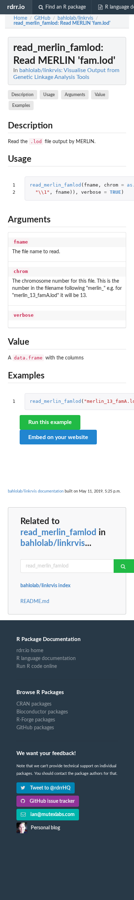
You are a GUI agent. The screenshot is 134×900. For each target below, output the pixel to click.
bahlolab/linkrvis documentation (36, 491)
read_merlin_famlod (55, 185)
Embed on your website (58, 437)
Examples (21, 105)
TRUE (115, 192)
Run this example (50, 422)
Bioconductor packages (42, 712)
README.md (34, 601)
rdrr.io (16, 7)
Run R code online (36, 666)
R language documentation (46, 658)
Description (22, 95)
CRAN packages (33, 704)
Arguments (75, 95)
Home (20, 18)
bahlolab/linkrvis (52, 543)
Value (100, 95)
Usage (49, 95)
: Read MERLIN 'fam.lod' (62, 23)
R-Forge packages (35, 719)
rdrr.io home (29, 650)
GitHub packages (35, 727)
